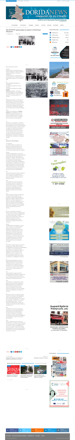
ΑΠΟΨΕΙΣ (62, 25)
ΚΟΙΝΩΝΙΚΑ (31, 25)
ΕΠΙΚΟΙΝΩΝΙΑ (37, 435)
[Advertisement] (27, 56)
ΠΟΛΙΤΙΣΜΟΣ (55, 25)
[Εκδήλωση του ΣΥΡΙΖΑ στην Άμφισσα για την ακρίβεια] (13, 369)
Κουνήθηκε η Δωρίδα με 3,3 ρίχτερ (41, 357)
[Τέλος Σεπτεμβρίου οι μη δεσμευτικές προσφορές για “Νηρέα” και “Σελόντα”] (40, 369)
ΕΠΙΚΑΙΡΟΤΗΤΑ (36, 365)
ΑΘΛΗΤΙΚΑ (49, 25)
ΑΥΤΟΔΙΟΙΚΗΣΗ (23, 25)
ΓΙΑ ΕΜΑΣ (42, 435)
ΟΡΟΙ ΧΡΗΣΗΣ (8, 435)
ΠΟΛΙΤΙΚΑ (37, 25)
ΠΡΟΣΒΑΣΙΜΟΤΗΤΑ (30, 435)
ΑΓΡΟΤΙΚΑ (43, 25)
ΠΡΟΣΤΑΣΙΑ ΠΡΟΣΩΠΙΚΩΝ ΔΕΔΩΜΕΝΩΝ (19, 435)
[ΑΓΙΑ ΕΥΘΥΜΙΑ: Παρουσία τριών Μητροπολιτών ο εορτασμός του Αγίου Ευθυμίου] (27, 369)
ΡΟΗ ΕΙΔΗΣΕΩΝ (14, 25)
